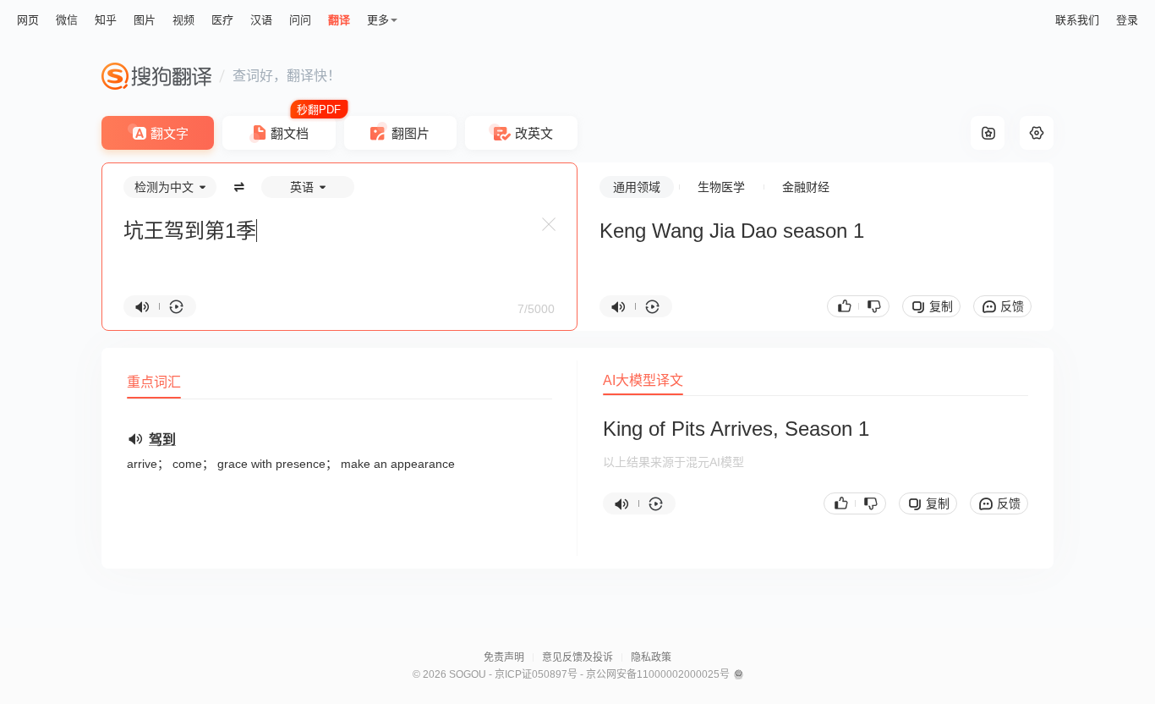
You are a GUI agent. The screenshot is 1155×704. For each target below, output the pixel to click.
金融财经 (805, 187)
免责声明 (504, 657)
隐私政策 (651, 657)
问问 (300, 20)
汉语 (261, 20)
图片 (145, 20)
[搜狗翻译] (156, 76)
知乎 (106, 20)
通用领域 (636, 187)
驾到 (162, 439)
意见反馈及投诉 (577, 657)
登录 (1127, 20)
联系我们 (1077, 20)
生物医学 (721, 187)
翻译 (339, 20)
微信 (67, 20)
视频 (183, 20)
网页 (28, 20)
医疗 (222, 20)
